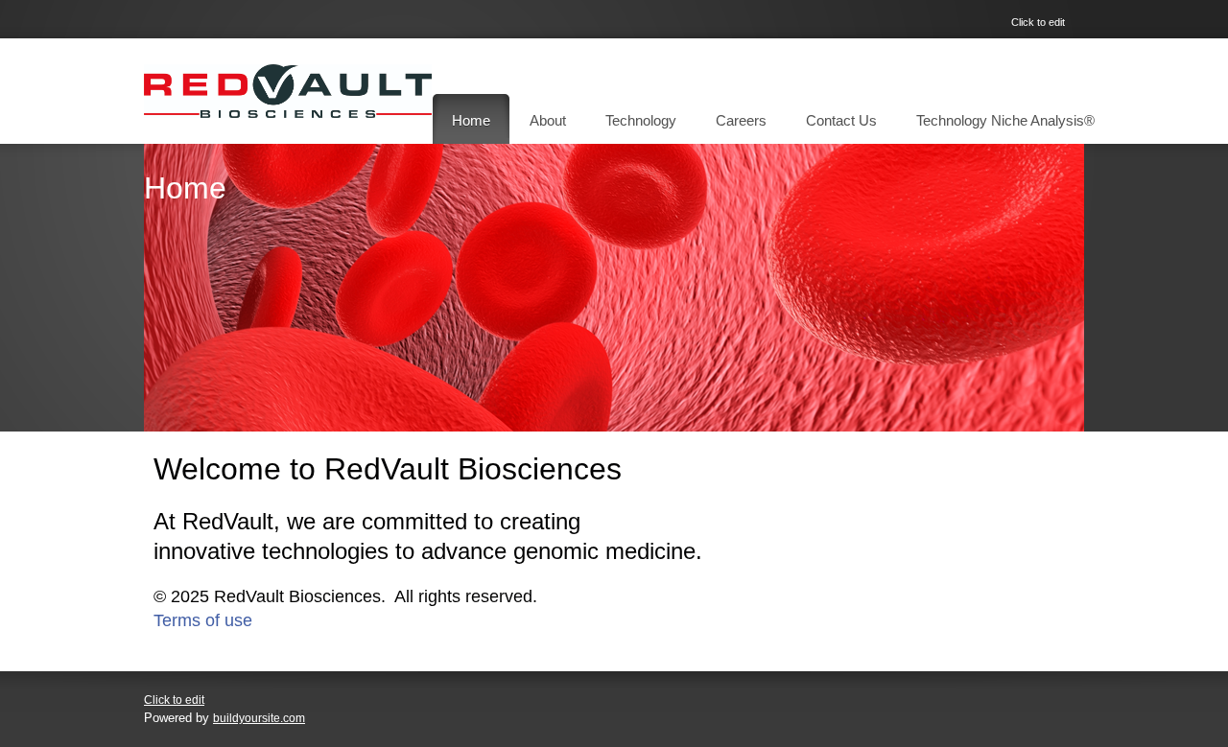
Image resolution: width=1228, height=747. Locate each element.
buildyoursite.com (259, 718)
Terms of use (203, 620)
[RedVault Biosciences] (288, 91)
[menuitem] (471, 119)
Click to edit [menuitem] (1038, 22)
